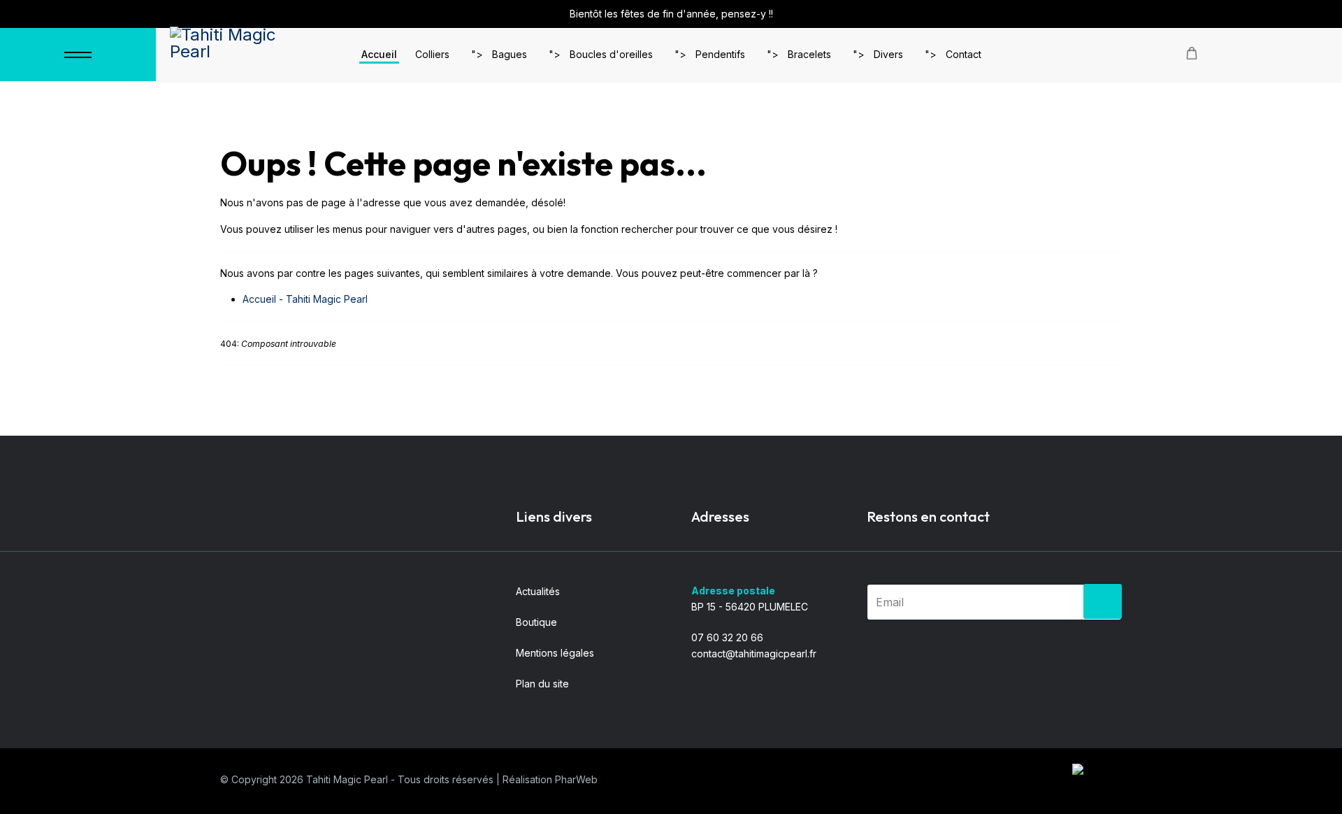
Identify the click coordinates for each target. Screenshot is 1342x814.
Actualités (538, 591)
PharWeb (576, 779)
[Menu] (78, 54)
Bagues (509, 54)
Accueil (379, 54)
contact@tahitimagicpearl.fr (753, 653)
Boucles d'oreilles (611, 54)
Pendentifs (720, 54)
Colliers (432, 54)
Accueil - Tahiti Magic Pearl (305, 299)
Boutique (536, 622)
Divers (888, 54)
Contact (963, 54)
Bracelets (809, 54)
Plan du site (542, 684)
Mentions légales (555, 653)
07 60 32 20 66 (727, 637)
